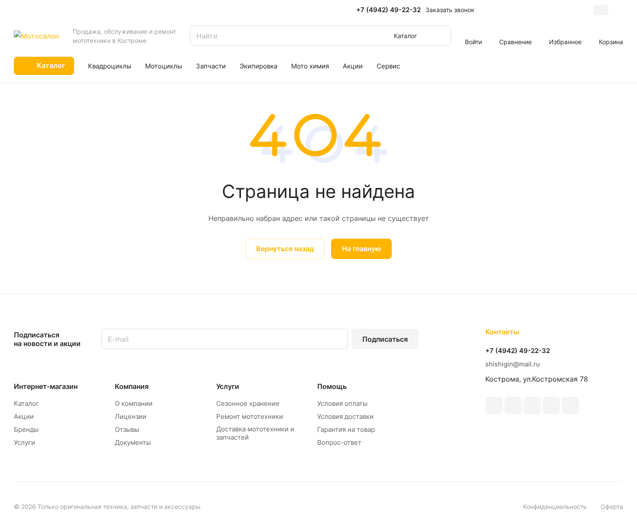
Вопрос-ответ (339, 442)
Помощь (332, 386)
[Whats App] (570, 405)
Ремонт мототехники (249, 416)
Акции (24, 416)
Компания (132, 386)
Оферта (612, 506)
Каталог (26, 403)
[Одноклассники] (532, 405)
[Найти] (440, 36)
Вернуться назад (285, 248)
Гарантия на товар (346, 429)
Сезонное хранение (248, 403)
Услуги (24, 442)
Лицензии (130, 416)
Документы (133, 442)
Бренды (26, 429)
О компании (134, 403)
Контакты (502, 331)
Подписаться (385, 339)
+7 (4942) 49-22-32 (388, 10)
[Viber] (551, 405)
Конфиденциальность (555, 506)
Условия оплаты (342, 403)
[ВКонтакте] (494, 405)
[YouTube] (513, 405)
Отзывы (127, 429)
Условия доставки (345, 416)
